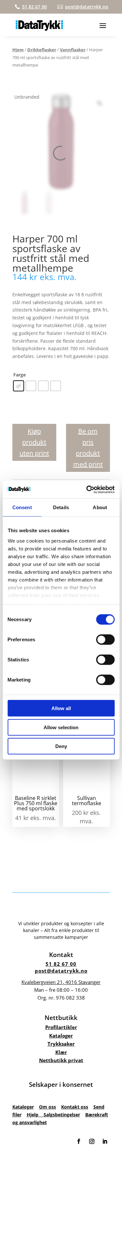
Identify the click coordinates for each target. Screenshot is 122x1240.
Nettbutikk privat (61, 1060)
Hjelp (35, 1114)
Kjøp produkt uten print (34, 442)
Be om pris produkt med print (88, 448)
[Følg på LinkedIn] (105, 1141)
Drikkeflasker (41, 50)
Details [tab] (61, 507)
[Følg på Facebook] (79, 1141)
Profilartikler (61, 1027)
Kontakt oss (74, 1107)
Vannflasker (73, 50)
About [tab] (100, 507)
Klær (61, 1052)
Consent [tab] (22, 507)
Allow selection (61, 727)
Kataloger (61, 1035)
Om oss (47, 1107)
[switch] (105, 639)
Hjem (18, 50)
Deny (61, 746)
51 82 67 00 (61, 964)
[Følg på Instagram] (92, 1141)
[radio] (18, 386)
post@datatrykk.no (61, 970)
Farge (19, 375)
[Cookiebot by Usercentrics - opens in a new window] (87, 489)
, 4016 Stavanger (61, 982)
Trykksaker (61, 1043)
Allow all (61, 708)
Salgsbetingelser (62, 1114)
